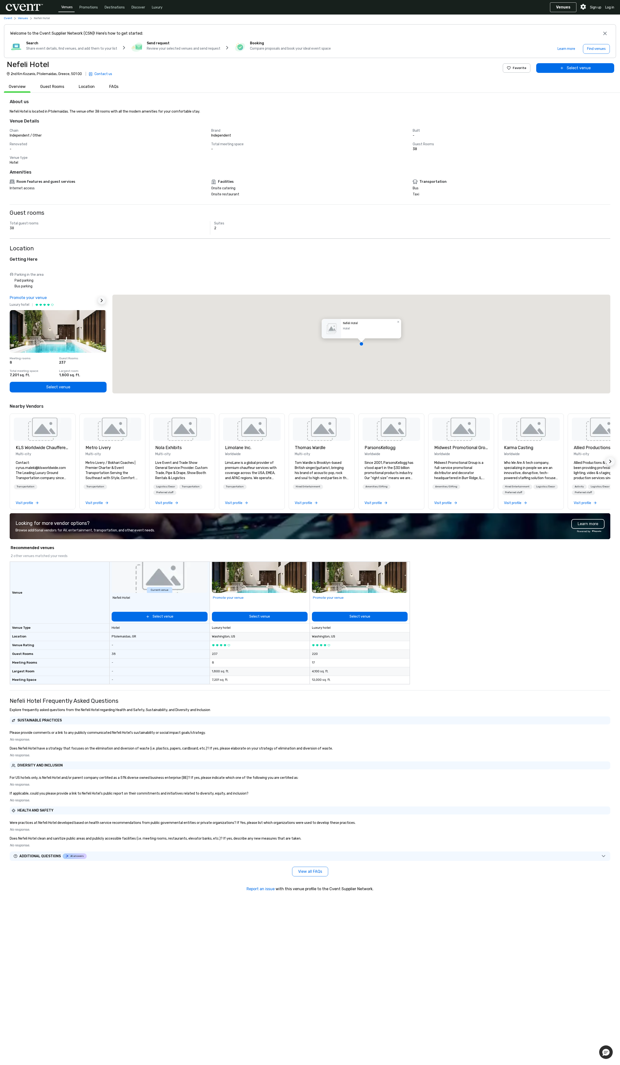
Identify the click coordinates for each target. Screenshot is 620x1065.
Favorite (519, 68)
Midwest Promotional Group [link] (461, 447)
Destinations (115, 7)
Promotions (88, 7)
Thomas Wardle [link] (310, 447)
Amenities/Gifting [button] (376, 486)
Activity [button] (579, 486)
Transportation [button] (25, 486)
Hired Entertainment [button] (308, 486)
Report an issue (261, 889)
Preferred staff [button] (164, 492)
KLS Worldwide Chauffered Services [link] (43, 447)
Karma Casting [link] (518, 447)
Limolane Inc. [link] (238, 447)
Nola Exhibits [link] (168, 447)
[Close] (605, 33)
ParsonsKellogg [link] (379, 447)
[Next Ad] (102, 300)
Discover (138, 7)
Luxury (157, 7)
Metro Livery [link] (98, 447)
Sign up (595, 7)
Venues (67, 7)
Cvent (8, 18)
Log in (609, 7)
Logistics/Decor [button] (165, 486)
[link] (42, 429)
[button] (361, 344)
